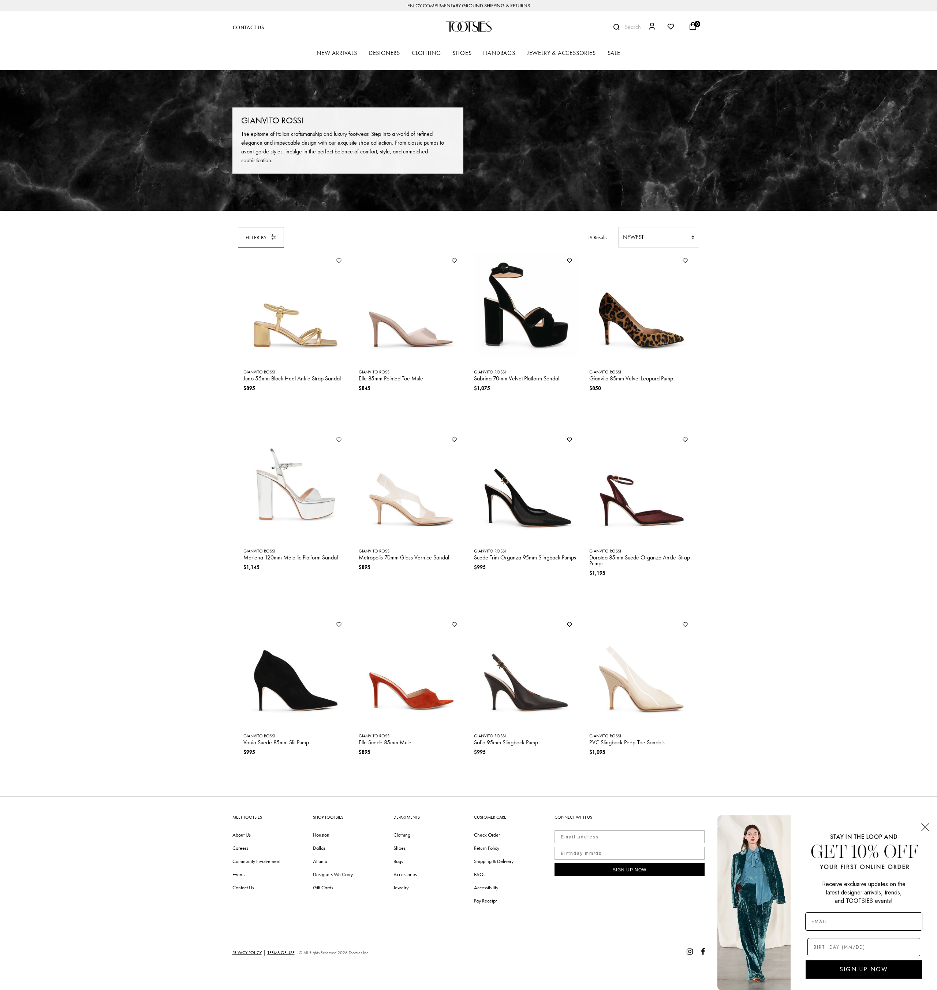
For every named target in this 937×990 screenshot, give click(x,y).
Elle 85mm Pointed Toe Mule (391, 378)
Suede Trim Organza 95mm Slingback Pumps (525, 557)
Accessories (405, 874)
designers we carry (333, 874)
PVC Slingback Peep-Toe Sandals (627, 742)
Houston (321, 834)
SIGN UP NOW (629, 869)
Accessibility (486, 887)
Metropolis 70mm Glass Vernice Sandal (404, 557)
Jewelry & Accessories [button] (561, 53)
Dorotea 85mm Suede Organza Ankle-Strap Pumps (639, 560)
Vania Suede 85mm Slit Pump (276, 742)
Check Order (487, 834)
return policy (486, 848)
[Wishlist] (339, 261)
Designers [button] (384, 53)
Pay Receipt (485, 900)
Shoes (399, 848)
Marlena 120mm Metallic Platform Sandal (290, 557)
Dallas (319, 848)
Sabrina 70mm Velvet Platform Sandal (516, 378)
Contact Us (248, 28)
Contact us (243, 887)
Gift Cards (323, 887)
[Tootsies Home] (468, 26)
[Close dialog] (925, 827)
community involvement (256, 861)
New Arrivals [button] (337, 53)
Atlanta (320, 861)
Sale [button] (614, 53)
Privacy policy (247, 953)
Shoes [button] (461, 53)
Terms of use (281, 953)
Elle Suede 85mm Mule (385, 742)
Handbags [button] (499, 53)
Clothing (401, 834)
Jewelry (400, 887)
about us (241, 834)
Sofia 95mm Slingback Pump (506, 742)
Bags (398, 861)
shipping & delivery (494, 861)
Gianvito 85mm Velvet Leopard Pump (631, 378)
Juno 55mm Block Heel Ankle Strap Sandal (292, 378)
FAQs (479, 874)
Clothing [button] (426, 53)
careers (240, 848)
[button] (652, 27)
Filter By (256, 237)
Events (238, 874)
